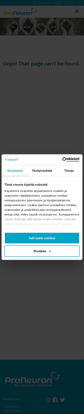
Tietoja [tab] (69, 170)
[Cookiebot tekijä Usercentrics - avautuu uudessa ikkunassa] (62, 159)
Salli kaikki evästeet (42, 238)
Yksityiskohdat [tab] (42, 170)
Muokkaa (40, 251)
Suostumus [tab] (15, 170)
